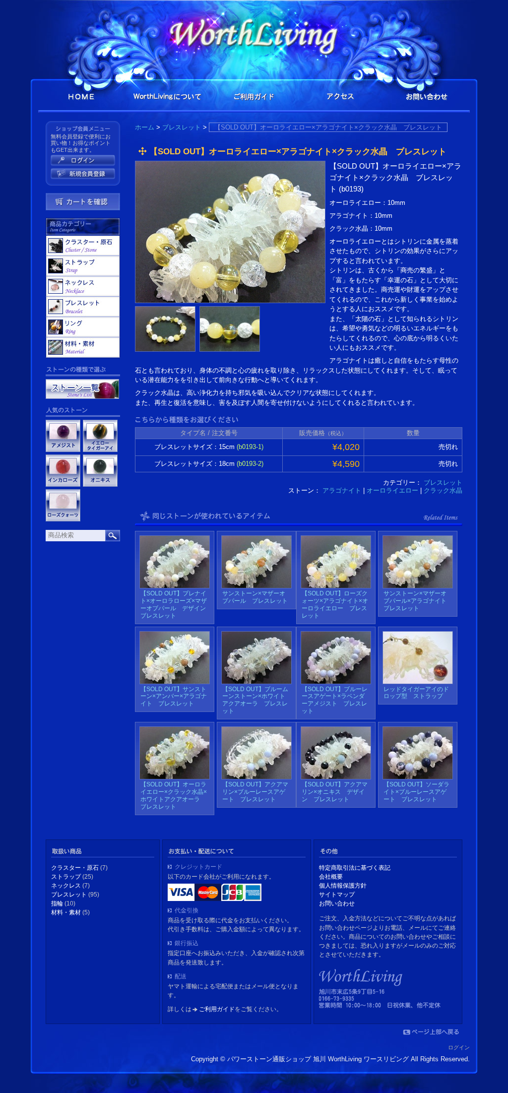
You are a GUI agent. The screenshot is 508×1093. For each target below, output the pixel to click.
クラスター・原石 (83, 246)
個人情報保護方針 (343, 885)
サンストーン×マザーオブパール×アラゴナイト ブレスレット (417, 601)
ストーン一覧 (82, 389)
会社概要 (331, 876)
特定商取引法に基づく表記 (354, 867)
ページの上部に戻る (431, 1032)
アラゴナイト (341, 490)
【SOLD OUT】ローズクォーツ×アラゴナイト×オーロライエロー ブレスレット (335, 604)
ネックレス (83, 286)
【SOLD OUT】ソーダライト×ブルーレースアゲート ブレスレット (416, 792)
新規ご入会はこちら (83, 173)
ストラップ (83, 266)
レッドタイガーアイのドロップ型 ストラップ (416, 693)
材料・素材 (83, 347)
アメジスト (63, 436)
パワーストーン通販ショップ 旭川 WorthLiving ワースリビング (254, 33)
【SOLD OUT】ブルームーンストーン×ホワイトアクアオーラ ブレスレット (255, 700)
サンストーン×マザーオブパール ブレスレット (255, 597)
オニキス (100, 470)
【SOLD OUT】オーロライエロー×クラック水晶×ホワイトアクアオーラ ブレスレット (173, 795)
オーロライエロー (392, 490)
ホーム (144, 127)
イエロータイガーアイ (100, 436)
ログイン (459, 1047)
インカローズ (63, 470)
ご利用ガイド (254, 96)
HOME (81, 96)
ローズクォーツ (63, 505)
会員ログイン (83, 160)
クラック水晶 (443, 490)
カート (83, 201)
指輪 (83, 327)
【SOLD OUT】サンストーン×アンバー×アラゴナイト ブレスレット (173, 696)
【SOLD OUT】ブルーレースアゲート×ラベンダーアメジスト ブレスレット (335, 700)
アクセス (340, 96)
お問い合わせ (426, 96)
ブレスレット (181, 127)
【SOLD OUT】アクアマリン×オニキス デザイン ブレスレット (335, 792)
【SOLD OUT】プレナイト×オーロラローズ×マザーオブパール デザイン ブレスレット (176, 604)
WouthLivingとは (167, 96)
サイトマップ (337, 894)
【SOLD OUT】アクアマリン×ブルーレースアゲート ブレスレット (255, 792)
